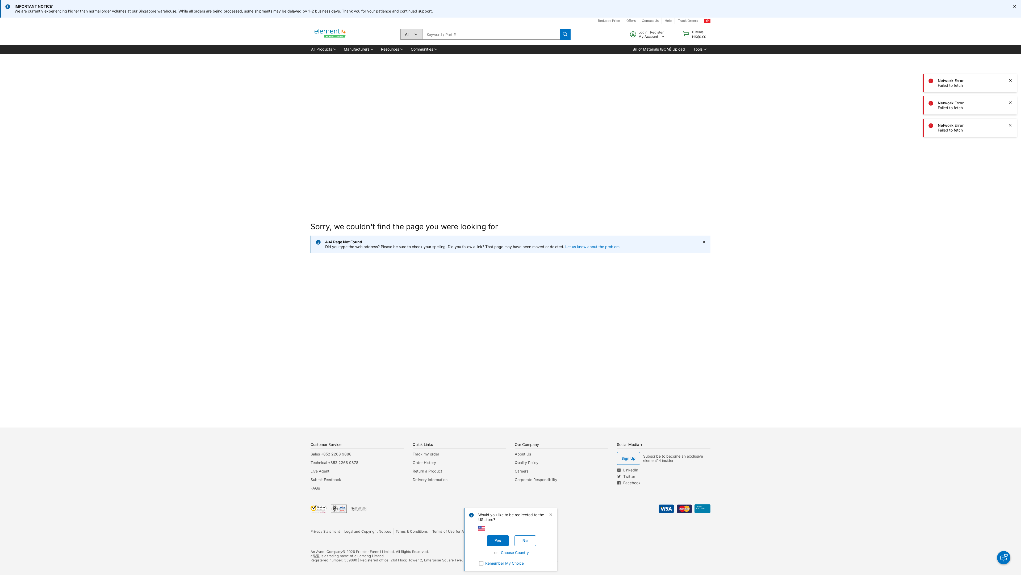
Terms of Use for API (449, 531)
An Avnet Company (326, 551)
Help (668, 21)
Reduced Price (609, 21)
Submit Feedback (326, 479)
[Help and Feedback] (1003, 557)
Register (657, 32)
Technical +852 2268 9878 (334, 462)
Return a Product (427, 471)
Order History (424, 462)
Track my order (426, 454)
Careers (521, 471)
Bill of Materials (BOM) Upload (659, 49)
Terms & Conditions (412, 531)
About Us (523, 454)
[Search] (565, 34)
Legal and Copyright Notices (367, 531)
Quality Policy (526, 462)
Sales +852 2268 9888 (331, 454)
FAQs (315, 488)
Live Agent (320, 471)
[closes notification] (1014, 6)
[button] (323, 49)
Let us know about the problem (592, 246)
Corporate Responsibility (536, 479)
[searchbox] (491, 34)
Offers (631, 21)
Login (642, 32)
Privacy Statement (325, 531)
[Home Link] (330, 34)
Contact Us (650, 21)
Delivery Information (430, 479)
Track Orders (688, 21)
